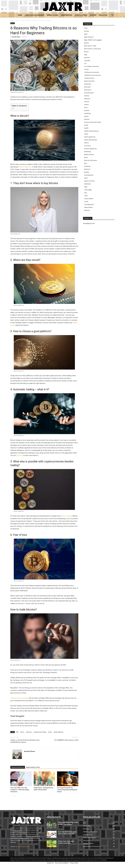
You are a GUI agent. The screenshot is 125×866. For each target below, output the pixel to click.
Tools (86, 196)
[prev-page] (11, 795)
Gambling (87, 113)
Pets (85, 163)
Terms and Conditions (61, 863)
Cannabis (87, 60)
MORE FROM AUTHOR (33, 767)
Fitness (86, 104)
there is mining (66, 516)
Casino (86, 69)
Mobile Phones (52, 15)
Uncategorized (89, 204)
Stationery (87, 184)
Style (85, 187)
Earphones (87, 84)
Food (85, 107)
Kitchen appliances (90, 149)
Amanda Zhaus (16, 37)
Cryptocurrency (89, 78)
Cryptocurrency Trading (40, 732)
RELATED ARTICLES (18, 767)
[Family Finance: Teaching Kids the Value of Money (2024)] (44, 778)
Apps (86, 34)
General (86, 119)
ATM (17, 732)
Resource (87, 169)
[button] (112, 15)
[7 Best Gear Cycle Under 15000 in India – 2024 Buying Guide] (51, 824)
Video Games (88, 207)
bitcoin (22, 732)
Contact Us (50, 863)
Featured (87, 99)
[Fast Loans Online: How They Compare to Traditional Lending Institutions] (21, 778)
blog (85, 55)
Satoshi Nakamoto (25, 167)
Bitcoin (17, 20)
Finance (86, 102)
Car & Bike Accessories (91, 66)
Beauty (86, 43)
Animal (86, 31)
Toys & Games (88, 198)
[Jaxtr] (62, 6)
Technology (88, 190)
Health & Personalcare (91, 131)
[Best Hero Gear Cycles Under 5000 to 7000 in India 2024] (51, 834)
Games (86, 116)
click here (19, 455)
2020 (85, 28)
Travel (86, 201)
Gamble (86, 110)
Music (86, 157)
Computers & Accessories (34, 15)
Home (20, 15)
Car (85, 63)
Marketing (87, 151)
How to (86, 143)
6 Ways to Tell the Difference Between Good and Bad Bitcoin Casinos (24, 741)
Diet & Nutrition (89, 81)
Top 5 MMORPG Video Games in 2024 (66, 740)
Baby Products (89, 37)
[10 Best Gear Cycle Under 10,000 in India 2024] (51, 843)
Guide (86, 125)
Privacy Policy (74, 863)
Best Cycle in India (90, 46)
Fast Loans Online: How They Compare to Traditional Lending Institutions (19, 789)
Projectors (87, 166)
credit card (29, 732)
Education (103, 15)
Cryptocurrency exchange (19, 698)
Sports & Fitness (81, 15)
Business (87, 57)
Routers (93, 15)
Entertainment (89, 93)
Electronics (87, 90)
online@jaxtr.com (23, 846)
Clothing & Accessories (91, 72)
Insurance (87, 146)
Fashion (86, 96)
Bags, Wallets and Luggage (93, 40)
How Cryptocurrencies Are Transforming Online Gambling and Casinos (67, 789)
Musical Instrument (90, 160)
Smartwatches (66, 15)
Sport (86, 178)
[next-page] (14, 795)
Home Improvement (90, 140)
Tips (85, 193)
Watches (87, 210)
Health (86, 128)
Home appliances (90, 137)
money (50, 732)
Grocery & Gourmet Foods (92, 122)
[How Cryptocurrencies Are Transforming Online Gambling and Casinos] (67, 778)
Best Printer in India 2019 (92, 49)
